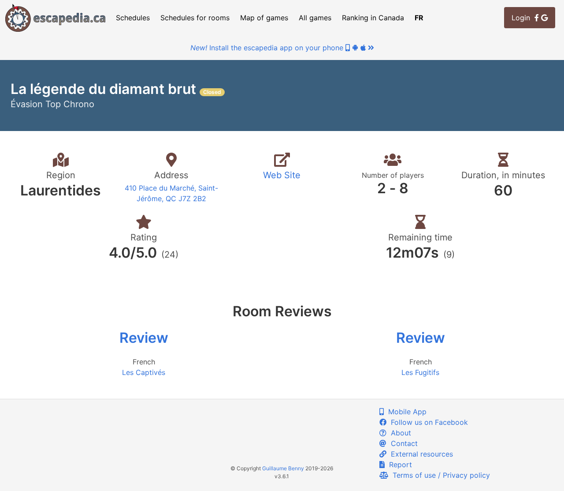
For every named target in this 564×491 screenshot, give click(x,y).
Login (523, 17)
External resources (419, 454)
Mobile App (405, 411)
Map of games (264, 17)
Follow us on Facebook (427, 422)
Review (143, 337)
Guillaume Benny (283, 468)
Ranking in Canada (373, 17)
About (398, 432)
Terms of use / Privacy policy (439, 475)
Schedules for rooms (195, 17)
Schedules (133, 17)
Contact (402, 443)
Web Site (282, 175)
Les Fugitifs (420, 372)
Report (398, 464)
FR (419, 17)
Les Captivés (143, 372)
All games (315, 17)
